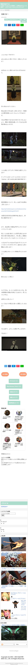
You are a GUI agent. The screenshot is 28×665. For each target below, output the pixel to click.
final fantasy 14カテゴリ (14, 386)
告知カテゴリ (14, 392)
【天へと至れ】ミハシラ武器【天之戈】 (12, 552)
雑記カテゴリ (14, 397)
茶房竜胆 (24, 21)
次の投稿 (5, 374)
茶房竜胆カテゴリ (14, 403)
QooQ (16, 664)
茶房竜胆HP (4, 506)
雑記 (25, 19)
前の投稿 (23, 374)
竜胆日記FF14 (5, 4)
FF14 (6, 19)
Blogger (16, 650)
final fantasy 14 (13, 19)
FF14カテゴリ (14, 381)
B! (13, 25)
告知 (21, 19)
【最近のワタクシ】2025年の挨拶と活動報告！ (13, 625)
